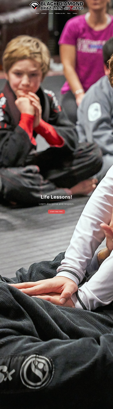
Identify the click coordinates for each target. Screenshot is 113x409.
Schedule (43, 13)
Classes (51, 13)
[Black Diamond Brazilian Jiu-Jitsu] (56, 6)
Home (37, 13)
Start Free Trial (56, 211)
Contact (75, 13)
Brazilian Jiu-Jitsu (60, 13)
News (68, 13)
